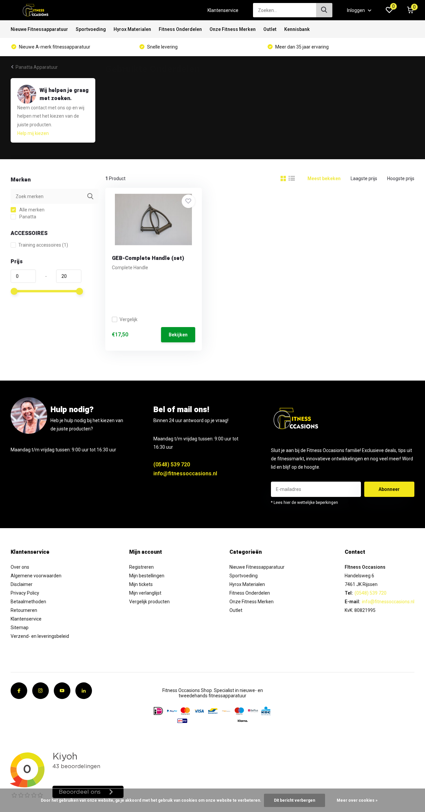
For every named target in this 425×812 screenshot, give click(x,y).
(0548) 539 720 (171, 464)
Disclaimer (22, 584)
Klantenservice (223, 10)
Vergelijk (128, 319)
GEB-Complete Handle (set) (148, 258)
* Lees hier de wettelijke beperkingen (304, 502)
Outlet (270, 29)
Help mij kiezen (33, 133)
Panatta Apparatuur (37, 67)
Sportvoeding (91, 29)
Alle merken (31, 209)
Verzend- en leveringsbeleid (40, 636)
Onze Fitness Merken (233, 29)
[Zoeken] (324, 10)
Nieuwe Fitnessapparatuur (39, 29)
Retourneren (24, 610)
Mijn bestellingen (146, 575)
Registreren (141, 567)
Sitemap (20, 627)
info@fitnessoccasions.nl (185, 473)
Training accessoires (43, 245)
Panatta (27, 216)
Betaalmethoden (28, 601)
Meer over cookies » (357, 800)
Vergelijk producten (149, 601)
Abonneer (389, 489)
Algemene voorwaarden (36, 575)
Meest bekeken (324, 178)
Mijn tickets (141, 584)
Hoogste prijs (400, 178)
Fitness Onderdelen (180, 29)
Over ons (20, 567)
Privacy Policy (25, 593)
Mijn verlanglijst (145, 593)
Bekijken (178, 334)
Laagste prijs (364, 178)
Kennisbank (297, 29)
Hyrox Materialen (132, 29)
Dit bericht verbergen (294, 800)
